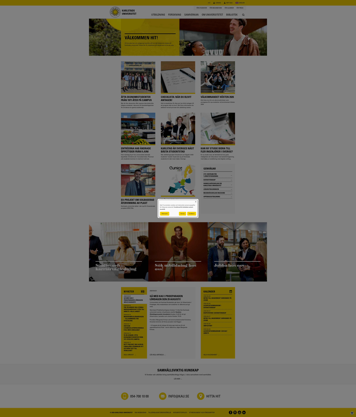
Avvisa (183, 214)
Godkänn (192, 214)
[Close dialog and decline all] (196, 201)
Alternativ (165, 214)
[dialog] (178, 208)
